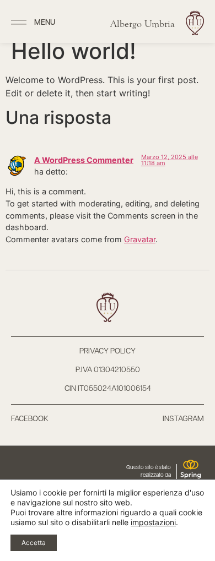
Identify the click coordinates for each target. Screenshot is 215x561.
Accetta (34, 542)
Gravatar (139, 239)
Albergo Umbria (142, 24)
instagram (183, 419)
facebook (30, 419)
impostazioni (153, 522)
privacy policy (107, 351)
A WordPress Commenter (83, 160)
